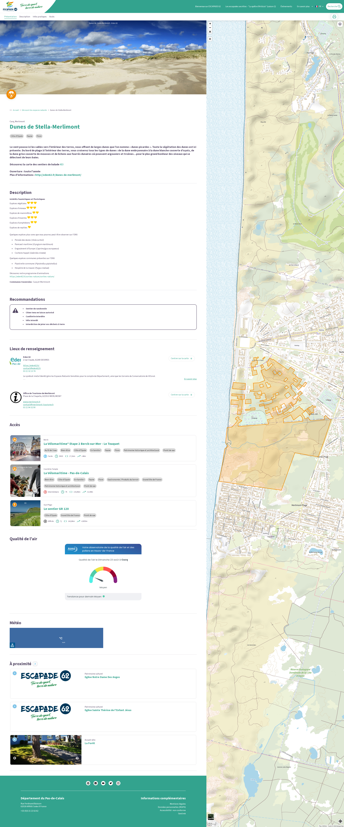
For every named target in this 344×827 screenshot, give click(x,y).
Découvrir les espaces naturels (34, 110)
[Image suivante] (37, 448)
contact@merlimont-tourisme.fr (38, 404)
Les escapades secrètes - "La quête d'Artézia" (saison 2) (250, 6)
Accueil (16, 110)
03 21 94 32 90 (29, 407)
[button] (210, 32)
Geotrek (182, 813)
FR (320, 6)
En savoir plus (303, 6)
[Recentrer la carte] (210, 39)
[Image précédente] (13, 448)
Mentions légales (178, 803)
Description (24, 16)
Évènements (286, 6)
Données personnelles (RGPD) (172, 807)
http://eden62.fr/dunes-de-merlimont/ (58, 175)
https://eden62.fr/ (31, 365)
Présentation (10, 16)
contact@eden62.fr (32, 368)
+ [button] (210, 23)
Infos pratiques (40, 16)
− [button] (210, 27)
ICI (61, 164)
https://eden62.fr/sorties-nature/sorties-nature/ (32, 276)
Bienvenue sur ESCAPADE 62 (208, 6)
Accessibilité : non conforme (173, 810)
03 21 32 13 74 (29, 371)
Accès (51, 16)
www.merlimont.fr (31, 401)
